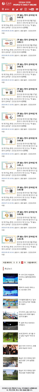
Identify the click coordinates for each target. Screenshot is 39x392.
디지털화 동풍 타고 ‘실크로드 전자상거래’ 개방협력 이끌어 (27, 302)
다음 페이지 (32, 262)
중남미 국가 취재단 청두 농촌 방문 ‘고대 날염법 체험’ (27, 360)
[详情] (26, 27)
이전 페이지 (7, 262)
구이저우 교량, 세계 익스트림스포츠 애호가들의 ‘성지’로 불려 (27, 314)
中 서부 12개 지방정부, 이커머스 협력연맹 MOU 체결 (27, 277)
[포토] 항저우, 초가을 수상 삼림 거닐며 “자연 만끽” (27, 336)
